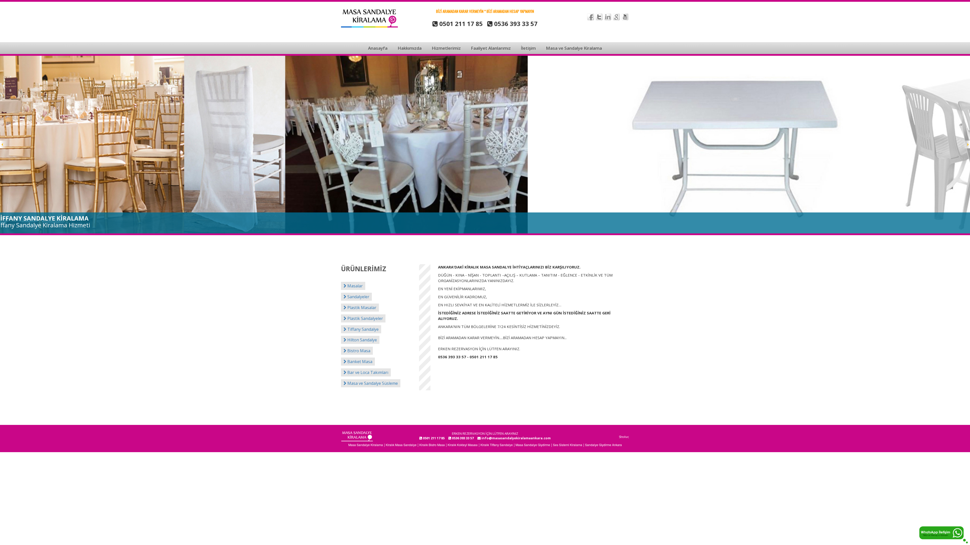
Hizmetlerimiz (446, 48)
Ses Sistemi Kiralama (567, 445)
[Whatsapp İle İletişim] (943, 534)
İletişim (528, 48)
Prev (4, 145)
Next (966, 145)
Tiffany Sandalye (362, 329)
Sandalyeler (357, 296)
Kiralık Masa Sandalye (401, 445)
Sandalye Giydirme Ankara (603, 445)
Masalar (354, 286)
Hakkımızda (410, 48)
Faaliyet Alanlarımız (491, 48)
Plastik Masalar (361, 307)
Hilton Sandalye (361, 340)
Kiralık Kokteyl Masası (463, 445)
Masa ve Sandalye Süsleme (372, 383)
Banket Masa (359, 361)
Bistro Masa (358, 350)
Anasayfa (377, 48)
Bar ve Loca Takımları (367, 372)
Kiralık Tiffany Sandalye (496, 445)
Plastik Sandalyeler (364, 318)
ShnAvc (624, 437)
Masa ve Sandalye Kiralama (574, 48)
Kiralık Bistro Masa (432, 445)
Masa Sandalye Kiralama (365, 445)
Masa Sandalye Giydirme (533, 445)
